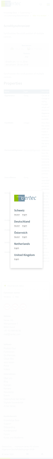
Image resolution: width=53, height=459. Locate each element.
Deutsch (17, 215)
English (24, 215)
